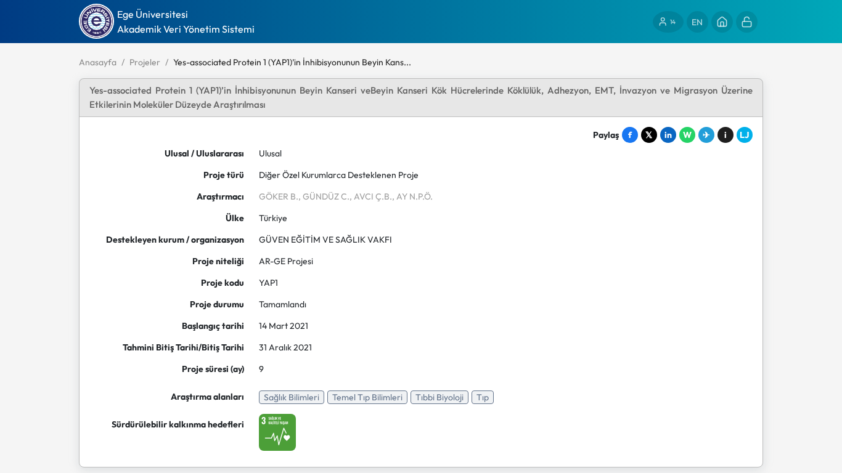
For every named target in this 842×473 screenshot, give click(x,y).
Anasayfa (97, 62)
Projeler (144, 62)
